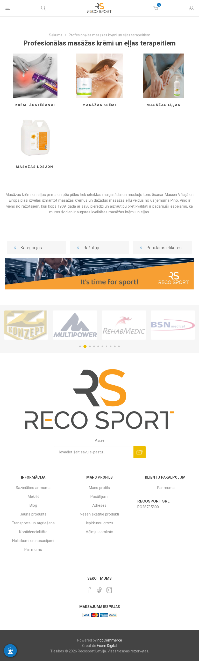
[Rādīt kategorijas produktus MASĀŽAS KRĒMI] (99, 76)
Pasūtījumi (99, 496)
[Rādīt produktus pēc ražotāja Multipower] (26, 325)
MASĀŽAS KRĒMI (99, 105)
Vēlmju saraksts (99, 532)
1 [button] (80, 346)
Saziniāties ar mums (33, 487)
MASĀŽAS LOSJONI (35, 167)
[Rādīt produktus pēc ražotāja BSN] (124, 325)
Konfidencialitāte (33, 532)
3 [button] (89, 346)
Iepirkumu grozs (99, 523)
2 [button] (84, 346)
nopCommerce (109, 640)
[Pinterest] (90, 590)
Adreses (99, 505)
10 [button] (119, 346)
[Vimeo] (99, 588)
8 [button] (110, 346)
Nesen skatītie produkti (99, 514)
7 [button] (106, 346)
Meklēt (33, 496)
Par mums (33, 549)
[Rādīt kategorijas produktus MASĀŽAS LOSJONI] (35, 137)
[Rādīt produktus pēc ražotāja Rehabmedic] (75, 325)
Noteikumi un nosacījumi (33, 540)
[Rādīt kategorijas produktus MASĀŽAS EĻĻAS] (163, 76)
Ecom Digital (107, 646)
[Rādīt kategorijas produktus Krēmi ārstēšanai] (35, 76)
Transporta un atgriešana (33, 523)
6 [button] (102, 346)
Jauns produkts (33, 514)
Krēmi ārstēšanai (35, 105)
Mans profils (99, 487)
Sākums (55, 35)
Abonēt (139, 452)
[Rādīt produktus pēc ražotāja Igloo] (173, 325)
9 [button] (115, 346)
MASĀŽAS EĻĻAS (163, 105)
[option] (26, 325)
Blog (33, 505)
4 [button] (94, 346)
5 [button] (98, 346)
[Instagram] (109, 590)
